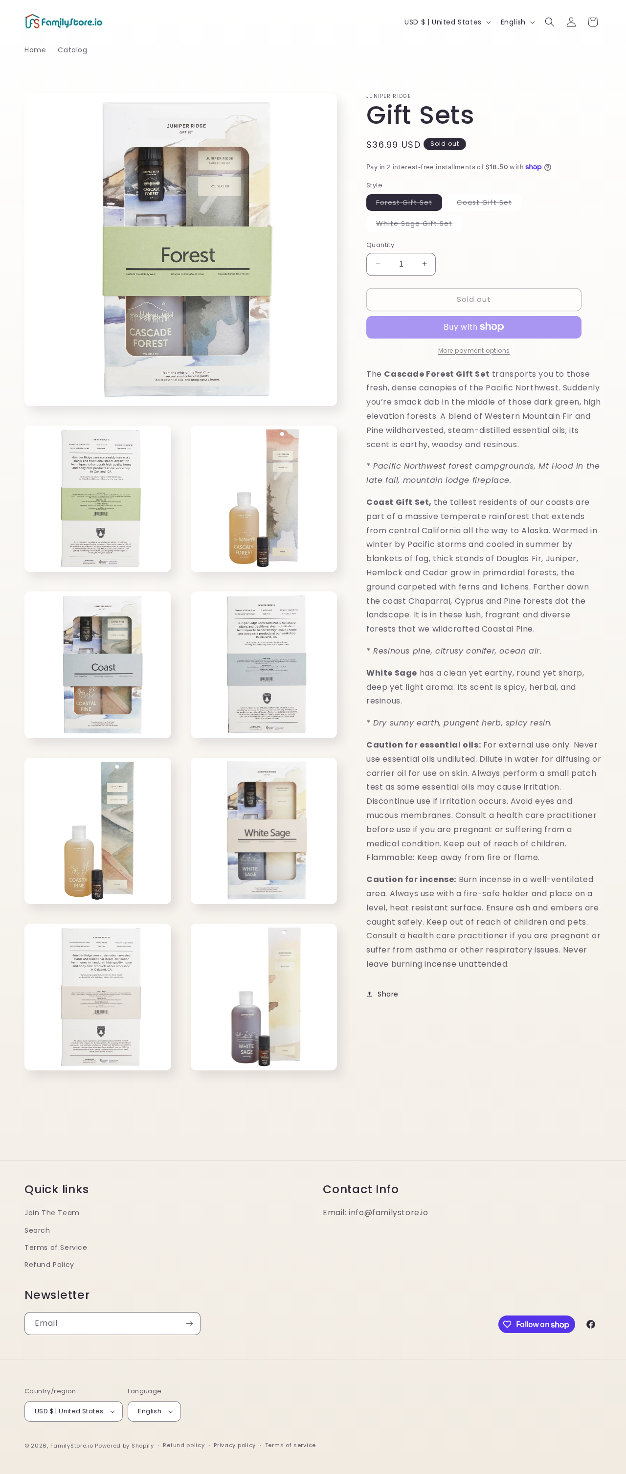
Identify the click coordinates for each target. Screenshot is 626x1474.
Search (37, 1230)
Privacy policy (235, 1445)
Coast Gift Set (489, 203)
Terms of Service (56, 1247)
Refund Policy (49, 1265)
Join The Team (52, 1213)
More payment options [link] (474, 350)
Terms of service (290, 1445)
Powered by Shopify (124, 1446)
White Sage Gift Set (419, 224)
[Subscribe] (189, 1323)
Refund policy (183, 1445)
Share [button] (388, 993)
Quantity (380, 244)
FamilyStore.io (71, 1446)
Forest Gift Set (409, 203)
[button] (549, 22)
